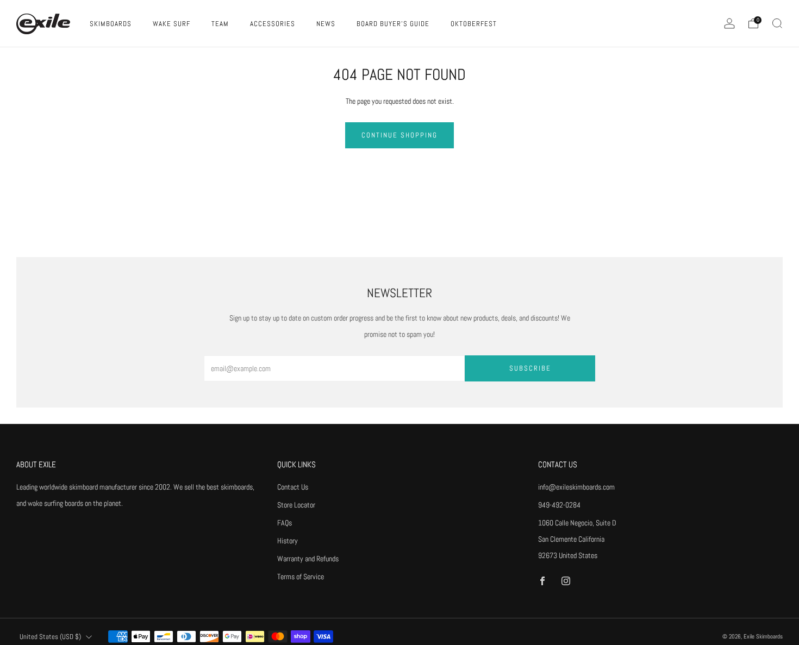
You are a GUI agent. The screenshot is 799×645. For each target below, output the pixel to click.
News (325, 23)
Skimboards (111, 23)
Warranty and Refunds (308, 558)
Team (220, 23)
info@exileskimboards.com (576, 487)
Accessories (272, 23)
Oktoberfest (474, 23)
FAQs (284, 523)
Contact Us (292, 487)
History (287, 541)
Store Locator (296, 505)
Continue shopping (399, 135)
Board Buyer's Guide (393, 23)
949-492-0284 (559, 505)
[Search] (777, 23)
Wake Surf (171, 23)
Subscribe (530, 368)
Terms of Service (300, 576)
